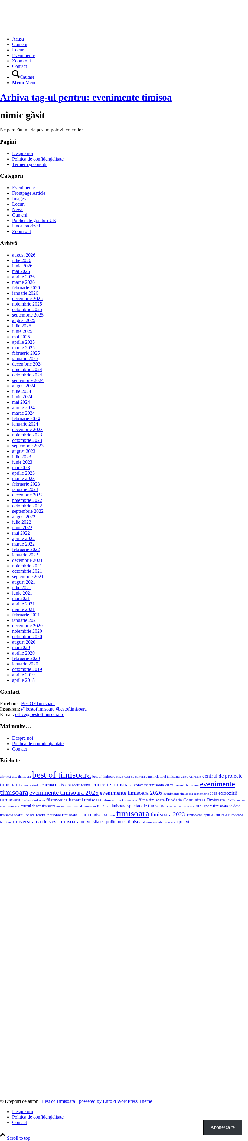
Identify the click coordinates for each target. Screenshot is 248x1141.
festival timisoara (33, 800)
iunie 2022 (22, 527)
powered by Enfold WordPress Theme (115, 1101)
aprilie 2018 (23, 680)
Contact (19, 748)
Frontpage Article (28, 193)
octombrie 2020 (27, 636)
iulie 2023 (21, 456)
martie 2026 (23, 282)
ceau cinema (191, 776)
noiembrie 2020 (27, 631)
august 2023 (23, 451)
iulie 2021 (21, 587)
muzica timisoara (111, 805)
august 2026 (23, 254)
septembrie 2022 (28, 511)
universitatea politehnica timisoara (113, 821)
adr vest (5, 776)
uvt (186, 821)
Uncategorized (26, 225)
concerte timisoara (113, 784)
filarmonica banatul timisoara (73, 800)
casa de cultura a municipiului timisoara (152, 776)
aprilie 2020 (23, 652)
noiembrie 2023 (27, 434)
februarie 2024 (26, 418)
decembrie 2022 (27, 494)
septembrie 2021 (28, 576)
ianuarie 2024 (25, 423)
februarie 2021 (26, 614)
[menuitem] (130, 39)
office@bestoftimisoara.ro (39, 714)
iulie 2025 (21, 325)
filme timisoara (152, 800)
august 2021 (23, 582)
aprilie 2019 (23, 674)
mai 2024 (21, 402)
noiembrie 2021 (27, 565)
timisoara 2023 (168, 814)
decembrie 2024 (27, 364)
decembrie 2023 (27, 429)
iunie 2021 (22, 592)
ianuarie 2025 (25, 358)
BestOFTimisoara (38, 703)
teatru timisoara (92, 814)
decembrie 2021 (27, 560)
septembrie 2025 (28, 314)
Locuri (18, 204)
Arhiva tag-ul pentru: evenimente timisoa (86, 97)
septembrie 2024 (28, 380)
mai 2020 (21, 647)
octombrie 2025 (27, 309)
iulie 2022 (21, 522)
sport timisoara (216, 806)
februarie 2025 (26, 353)
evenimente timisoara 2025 (64, 792)
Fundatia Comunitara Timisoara (195, 800)
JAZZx (231, 800)
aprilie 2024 (23, 407)
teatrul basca (24, 815)
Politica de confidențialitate (38, 158)
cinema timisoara (56, 784)
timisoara (132, 813)
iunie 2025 (22, 331)
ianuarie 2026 (25, 293)
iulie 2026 (21, 260)
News (17, 209)
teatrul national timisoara (56, 815)
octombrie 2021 (27, 571)
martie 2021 (23, 609)
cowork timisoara (187, 785)
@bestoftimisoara (37, 708)
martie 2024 (23, 413)
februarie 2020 (26, 658)
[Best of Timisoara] (45, 28)
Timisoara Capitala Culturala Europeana (214, 815)
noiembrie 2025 (27, 304)
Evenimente (23, 187)
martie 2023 (23, 478)
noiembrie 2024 (27, 369)
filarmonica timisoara (120, 800)
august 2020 (23, 642)
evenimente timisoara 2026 (131, 793)
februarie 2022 (26, 549)
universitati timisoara (160, 822)
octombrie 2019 (27, 669)
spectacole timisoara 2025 (185, 806)
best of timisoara (61, 774)
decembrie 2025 (27, 298)
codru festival (81, 785)
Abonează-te (222, 1127)
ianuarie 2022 (25, 554)
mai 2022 (21, 533)
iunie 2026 (22, 265)
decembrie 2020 (27, 625)
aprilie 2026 (23, 276)
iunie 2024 (22, 396)
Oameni (19, 214)
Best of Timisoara (58, 1101)
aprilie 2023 (23, 473)
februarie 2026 (26, 287)
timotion (6, 822)
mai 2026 (21, 271)
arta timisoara (21, 776)
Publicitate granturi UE (34, 220)
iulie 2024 (21, 391)
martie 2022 (23, 543)
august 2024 (23, 385)
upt (179, 821)
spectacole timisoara (146, 805)
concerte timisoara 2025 (153, 785)
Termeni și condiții (29, 164)
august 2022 (23, 516)
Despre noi (22, 153)
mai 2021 (21, 598)
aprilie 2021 (23, 603)
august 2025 (23, 320)
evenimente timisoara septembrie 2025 (190, 793)
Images (19, 198)
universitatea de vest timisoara (46, 821)
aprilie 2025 (23, 342)
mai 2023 (21, 467)
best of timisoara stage (107, 776)
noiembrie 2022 (27, 500)
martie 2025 (23, 347)
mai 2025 (21, 336)
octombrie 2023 (27, 440)
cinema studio (31, 785)
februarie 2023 (26, 483)
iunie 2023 (22, 462)
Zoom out (21, 231)
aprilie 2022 (23, 538)
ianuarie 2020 (25, 663)
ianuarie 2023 (25, 489)
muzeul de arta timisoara (38, 806)
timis (112, 815)
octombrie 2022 (27, 505)
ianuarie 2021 (25, 620)
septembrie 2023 (28, 445)
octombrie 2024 (27, 374)
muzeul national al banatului (76, 806)
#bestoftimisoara (71, 708)
